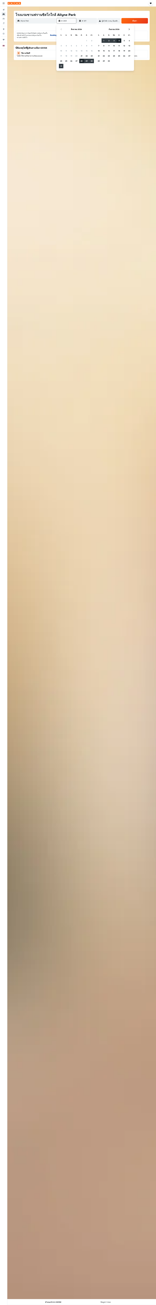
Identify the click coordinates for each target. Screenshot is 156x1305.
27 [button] (76, 61)
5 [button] (71, 46)
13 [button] (76, 51)
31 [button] (61, 66)
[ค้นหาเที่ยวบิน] (3, 10)
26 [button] (71, 61)
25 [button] (66, 61)
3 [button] (61, 46)
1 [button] (86, 41)
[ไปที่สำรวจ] (3, 29)
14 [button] (81, 51)
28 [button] (81, 61)
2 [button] (91, 41)
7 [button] (81, 46)
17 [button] (61, 56)
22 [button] (87, 56)
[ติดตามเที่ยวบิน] (3, 33)
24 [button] (61, 61)
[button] (3, 3)
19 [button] (71, 56)
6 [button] (76, 46)
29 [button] (87, 61)
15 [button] (86, 51)
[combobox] (38, 20)
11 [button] (66, 51)
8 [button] (86, 46)
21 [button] (81, 56)
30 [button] (92, 61)
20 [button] (76, 56)
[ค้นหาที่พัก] (3, 14)
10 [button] (61, 51)
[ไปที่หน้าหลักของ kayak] (14, 3)
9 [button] (91, 46)
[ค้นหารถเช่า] (3, 19)
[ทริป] (3, 40)
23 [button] (92, 56)
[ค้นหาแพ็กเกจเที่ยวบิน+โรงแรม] (3, 23)
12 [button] (71, 51)
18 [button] (66, 56)
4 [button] (66, 46)
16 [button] (92, 51)
